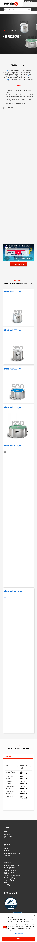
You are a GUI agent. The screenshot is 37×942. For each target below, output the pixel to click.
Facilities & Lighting (10, 870)
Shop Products (8, 838)
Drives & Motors (9, 869)
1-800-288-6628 (29, 1)
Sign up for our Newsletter (12, 853)
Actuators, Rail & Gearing (11, 865)
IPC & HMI (7, 874)
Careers (6, 850)
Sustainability (8, 855)
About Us (7, 848)
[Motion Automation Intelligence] (12, 6)
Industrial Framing (9, 872)
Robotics (6, 884)
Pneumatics (7, 882)
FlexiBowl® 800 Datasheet (9, 777)
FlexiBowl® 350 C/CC (13, 330)
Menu (31, 4)
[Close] (35, 915)
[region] (18, 927)
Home (5, 30)
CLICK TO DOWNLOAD (23, 773)
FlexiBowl (6, 71)
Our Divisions (8, 836)
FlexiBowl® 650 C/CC (13, 407)
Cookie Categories (18, 933)
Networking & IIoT (9, 879)
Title (7, 765)
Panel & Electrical (9, 881)
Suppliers (7, 834)
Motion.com (7, 852)
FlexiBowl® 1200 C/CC (13, 591)
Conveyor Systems (9, 867)
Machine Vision (8, 877)
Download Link (23, 766)
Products (7, 833)
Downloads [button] (8, 756)
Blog (5, 831)
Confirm (19, 938)
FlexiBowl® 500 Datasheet (9, 787)
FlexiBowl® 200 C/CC (13, 291)
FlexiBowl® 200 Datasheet (9, 797)
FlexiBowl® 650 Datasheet (9, 782)
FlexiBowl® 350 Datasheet (9, 792)
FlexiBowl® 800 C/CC (13, 445)
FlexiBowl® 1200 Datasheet (10, 773)
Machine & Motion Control (12, 875)
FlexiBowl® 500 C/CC (13, 368)
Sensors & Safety (9, 886)
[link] (17, 310)
